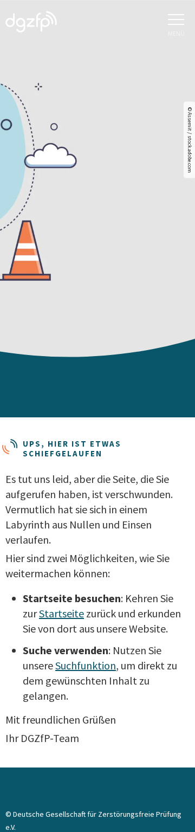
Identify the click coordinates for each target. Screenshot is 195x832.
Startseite (61, 613)
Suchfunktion (85, 665)
